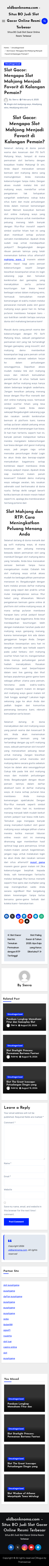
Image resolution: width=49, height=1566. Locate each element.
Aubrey (14, 1057)
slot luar (7, 1341)
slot (5, 1353)
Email (7, 1176)
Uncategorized (12, 64)
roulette (7, 1336)
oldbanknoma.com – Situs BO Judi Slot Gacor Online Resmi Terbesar (24, 1524)
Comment (10, 1122)
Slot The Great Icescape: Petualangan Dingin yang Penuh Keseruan (21, 1085)
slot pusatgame (11, 1285)
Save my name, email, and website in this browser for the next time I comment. (23, 1210)
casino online (10, 1347)
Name (7, 1163)
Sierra (15, 99)
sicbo (6, 1319)
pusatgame (9, 1291)
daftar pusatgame (12, 1296)
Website (8, 1189)
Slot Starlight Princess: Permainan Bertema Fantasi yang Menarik (22, 1053)
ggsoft (6, 1330)
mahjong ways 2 (14, 259)
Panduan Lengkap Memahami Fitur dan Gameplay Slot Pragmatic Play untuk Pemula (23, 1022)
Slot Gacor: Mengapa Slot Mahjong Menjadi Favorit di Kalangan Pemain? (24, 81)
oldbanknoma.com (17, 1250)
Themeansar (24, 1562)
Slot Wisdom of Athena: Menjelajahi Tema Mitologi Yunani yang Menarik (23, 1496)
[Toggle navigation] (3, 21)
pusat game (37, 862)
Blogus (39, 1558)
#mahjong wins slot (18, 108)
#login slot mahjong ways (19, 104)
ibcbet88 (8, 1324)
